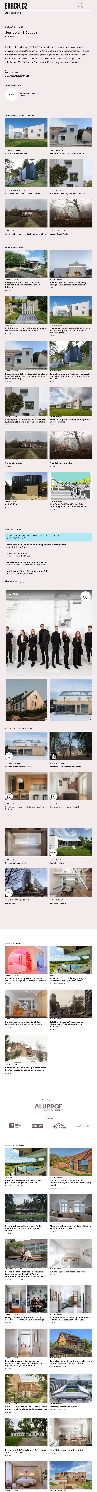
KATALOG (10, 27)
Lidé (21, 27)
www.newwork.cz (19, 75)
